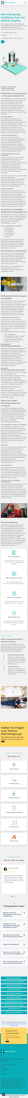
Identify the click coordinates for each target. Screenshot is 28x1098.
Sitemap (3, 1074)
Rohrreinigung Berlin (8, 1064)
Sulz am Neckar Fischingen (14, 985)
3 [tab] (16, 896)
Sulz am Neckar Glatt (14, 989)
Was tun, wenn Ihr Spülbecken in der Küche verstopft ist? (12, 914)
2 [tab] (14, 896)
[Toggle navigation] (25, 2)
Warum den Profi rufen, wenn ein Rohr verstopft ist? (13, 953)
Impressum (4, 1069)
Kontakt (3, 1067)
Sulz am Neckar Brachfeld (14, 978)
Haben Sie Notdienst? (11, 944)
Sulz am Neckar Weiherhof (14, 1012)
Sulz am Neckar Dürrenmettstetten (14, 982)
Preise (3, 1072)
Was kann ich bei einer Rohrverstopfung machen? (13, 936)
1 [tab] (12, 896)
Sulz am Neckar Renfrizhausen (14, 1001)
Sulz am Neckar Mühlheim (14, 997)
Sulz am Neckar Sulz (14, 1008)
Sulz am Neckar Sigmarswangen (14, 1005)
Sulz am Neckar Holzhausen (14, 993)
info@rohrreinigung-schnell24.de (13, 1059)
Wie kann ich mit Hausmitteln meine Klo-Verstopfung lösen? (11, 925)
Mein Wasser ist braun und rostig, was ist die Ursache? (13, 962)
